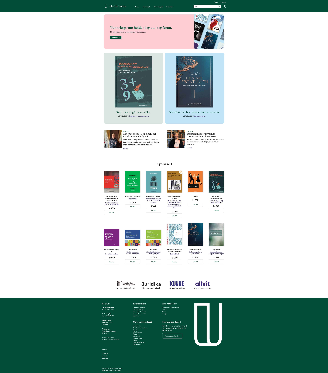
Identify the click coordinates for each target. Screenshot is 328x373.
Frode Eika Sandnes (111, 254)
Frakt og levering (138, 310)
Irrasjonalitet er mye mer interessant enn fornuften (201, 135)
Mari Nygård (132, 252)
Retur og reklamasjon (139, 312)
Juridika (164, 310)
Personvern (118, 370)
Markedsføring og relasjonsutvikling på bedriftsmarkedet (111, 198)
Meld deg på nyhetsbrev (172, 336)
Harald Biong (109, 203)
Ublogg (164, 314)
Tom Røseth (195, 254)
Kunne (164, 312)
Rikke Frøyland (174, 201)
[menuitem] (137, 7)
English (216, 2)
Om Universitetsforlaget (140, 328)
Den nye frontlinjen (200, 116)
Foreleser (136, 334)
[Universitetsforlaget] (115, 6)
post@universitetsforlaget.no (110, 340)
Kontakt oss (137, 326)
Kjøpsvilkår (136, 316)
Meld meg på (115, 37)
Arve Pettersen (151, 199)
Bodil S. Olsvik (174, 254)
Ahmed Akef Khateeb (174, 207)
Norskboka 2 (133, 249)
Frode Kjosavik (132, 199)
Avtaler (195, 196)
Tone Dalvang (214, 201)
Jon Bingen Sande (113, 204)
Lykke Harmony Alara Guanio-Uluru (174, 203)
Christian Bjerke (132, 254)
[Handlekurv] (225, 6)
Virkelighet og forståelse (132, 196)
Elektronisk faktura (139, 342)
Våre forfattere (137, 332)
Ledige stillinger (137, 338)
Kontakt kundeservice (139, 314)
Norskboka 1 (154, 249)
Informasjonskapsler (108, 370)
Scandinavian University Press (171, 307)
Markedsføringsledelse (153, 196)
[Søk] (219, 6)
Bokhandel (136, 336)
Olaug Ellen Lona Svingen (216, 201)
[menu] (154, 7)
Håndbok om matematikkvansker (138, 116)
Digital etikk (216, 249)
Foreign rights (137, 344)
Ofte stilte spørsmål (139, 307)
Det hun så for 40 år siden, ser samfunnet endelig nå (139, 135)
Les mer (125, 148)
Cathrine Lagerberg (195, 252)
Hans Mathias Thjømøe (155, 201)
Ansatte (135, 330)
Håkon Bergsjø (219, 254)
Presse (135, 340)
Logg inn (223, 2)
